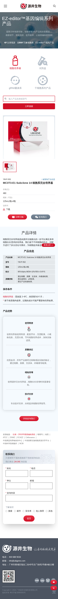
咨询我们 (43, 217)
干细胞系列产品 (43, 88)
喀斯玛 (40, 434)
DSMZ (12, 437)
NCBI (21, 443)
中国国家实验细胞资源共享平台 (37, 441)
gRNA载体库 (15, 88)
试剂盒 (42, 68)
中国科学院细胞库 (10, 443)
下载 (8, 209)
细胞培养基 (15, 68)
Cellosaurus (30, 437)
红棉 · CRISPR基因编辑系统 (24, 434)
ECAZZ (20, 437)
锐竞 (47, 434)
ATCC (5, 437)
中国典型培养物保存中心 (12, 441)
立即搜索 (29, 106)
